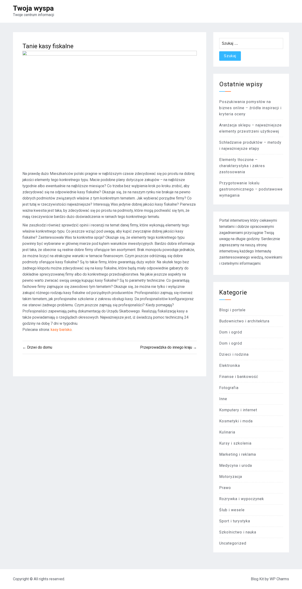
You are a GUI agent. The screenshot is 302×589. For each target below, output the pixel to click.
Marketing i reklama (237, 454)
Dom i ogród (230, 332)
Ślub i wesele (232, 510)
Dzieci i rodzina (234, 354)
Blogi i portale (232, 310)
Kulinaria (227, 432)
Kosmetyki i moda (236, 421)
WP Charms (279, 579)
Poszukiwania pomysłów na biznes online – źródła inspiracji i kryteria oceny (250, 108)
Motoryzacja (230, 476)
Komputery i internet (238, 410)
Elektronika (229, 365)
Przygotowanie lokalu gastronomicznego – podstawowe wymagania (251, 189)
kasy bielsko (61, 329)
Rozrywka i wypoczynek (241, 499)
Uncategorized (232, 543)
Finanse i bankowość (238, 376)
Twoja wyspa (33, 8)
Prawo (225, 487)
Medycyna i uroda (235, 465)
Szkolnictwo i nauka (237, 532)
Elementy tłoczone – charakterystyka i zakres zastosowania (242, 165)
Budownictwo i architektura (244, 321)
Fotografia (229, 387)
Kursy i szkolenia (235, 443)
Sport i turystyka (234, 521)
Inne (223, 399)
